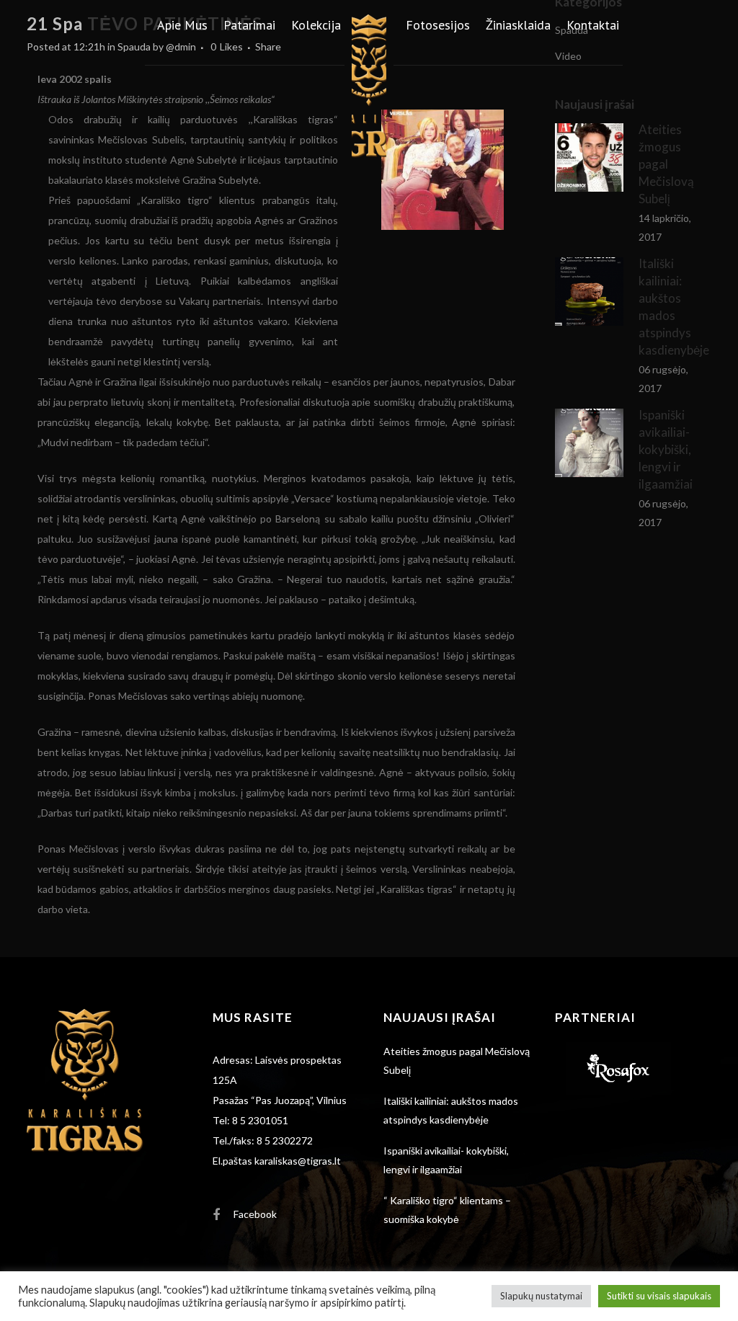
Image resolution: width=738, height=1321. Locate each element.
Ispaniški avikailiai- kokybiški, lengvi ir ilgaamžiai (666, 449)
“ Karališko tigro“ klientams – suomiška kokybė (447, 1209)
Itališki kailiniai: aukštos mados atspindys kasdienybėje (450, 1110)
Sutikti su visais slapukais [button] (659, 1296)
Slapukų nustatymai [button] (541, 1296)
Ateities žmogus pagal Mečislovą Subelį (456, 1060)
